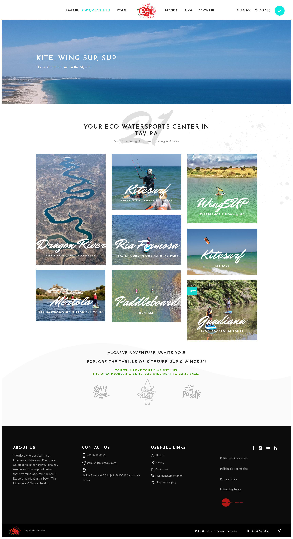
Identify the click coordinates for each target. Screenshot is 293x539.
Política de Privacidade (234, 458)
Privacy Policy (228, 479)
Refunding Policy (230, 489)
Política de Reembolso (234, 469)
